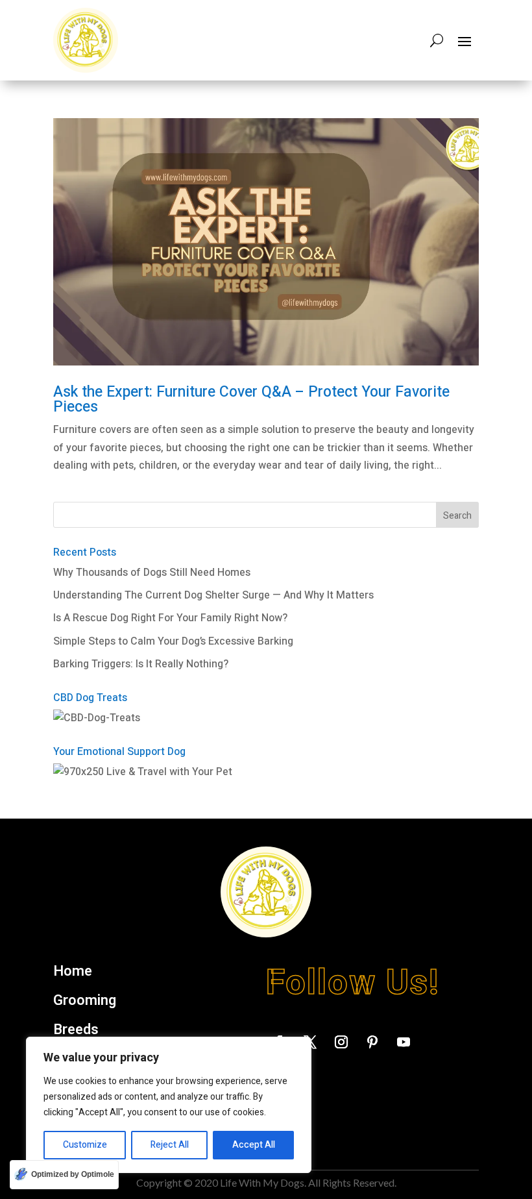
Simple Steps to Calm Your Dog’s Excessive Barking (173, 641)
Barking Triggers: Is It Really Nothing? (140, 664)
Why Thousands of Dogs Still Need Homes (151, 572)
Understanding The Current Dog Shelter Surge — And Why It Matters (213, 595)
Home (72, 972)
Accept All (253, 1145)
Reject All (170, 1145)
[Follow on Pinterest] (372, 1042)
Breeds (76, 1030)
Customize (85, 1145)
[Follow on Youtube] (404, 1042)
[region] (168, 1105)
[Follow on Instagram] (341, 1042)
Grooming (84, 1001)
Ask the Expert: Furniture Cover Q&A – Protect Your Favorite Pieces (251, 399)
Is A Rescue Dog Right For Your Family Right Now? (170, 618)
